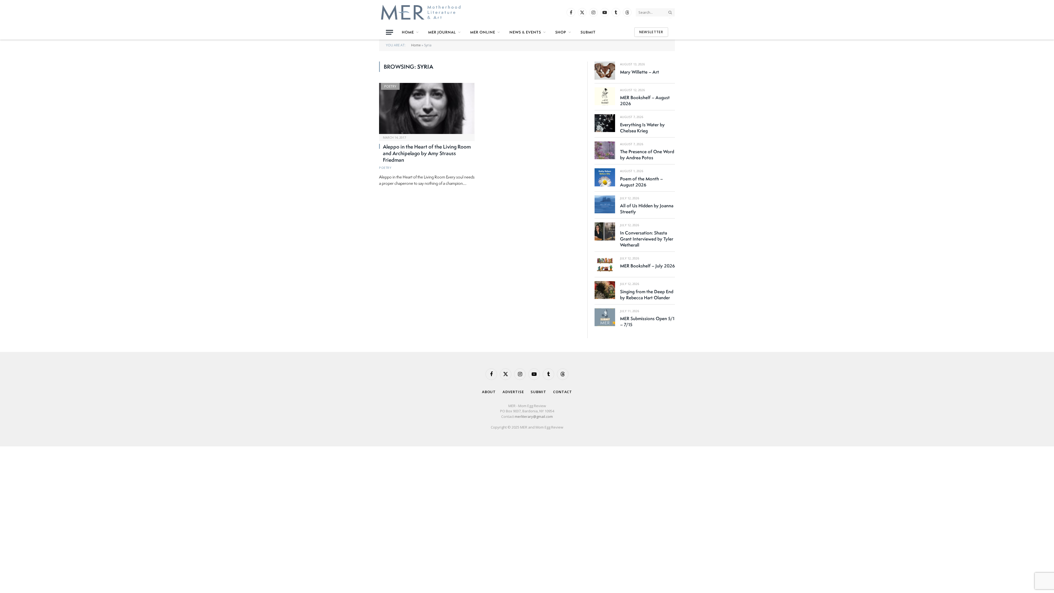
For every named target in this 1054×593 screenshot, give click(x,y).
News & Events (525, 32)
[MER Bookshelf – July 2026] (605, 264)
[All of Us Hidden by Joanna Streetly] (605, 204)
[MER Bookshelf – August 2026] (605, 96)
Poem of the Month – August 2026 (641, 182)
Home (408, 32)
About (489, 391)
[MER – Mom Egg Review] (420, 12)
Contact (562, 391)
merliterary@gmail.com (534, 416)
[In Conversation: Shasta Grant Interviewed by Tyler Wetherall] (605, 231)
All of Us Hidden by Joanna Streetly (646, 209)
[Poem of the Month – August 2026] (605, 177)
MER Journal (442, 32)
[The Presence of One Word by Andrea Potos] (605, 150)
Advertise (513, 391)
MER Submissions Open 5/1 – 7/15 (647, 321)
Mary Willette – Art (639, 72)
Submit (588, 32)
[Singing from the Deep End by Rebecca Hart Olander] (605, 290)
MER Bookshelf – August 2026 (645, 100)
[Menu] (389, 32)
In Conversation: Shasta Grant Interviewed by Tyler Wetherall (646, 239)
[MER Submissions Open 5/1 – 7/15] (605, 317)
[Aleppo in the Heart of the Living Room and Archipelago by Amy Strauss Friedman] (427, 108)
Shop (560, 32)
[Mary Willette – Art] (605, 70)
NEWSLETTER (651, 32)
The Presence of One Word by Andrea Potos (647, 155)
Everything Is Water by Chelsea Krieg (642, 128)
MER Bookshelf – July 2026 (647, 266)
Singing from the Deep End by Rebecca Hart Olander (646, 295)
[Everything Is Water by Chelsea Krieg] (605, 123)
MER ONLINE (482, 32)
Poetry (390, 86)
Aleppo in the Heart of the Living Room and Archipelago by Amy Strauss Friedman (427, 153)
